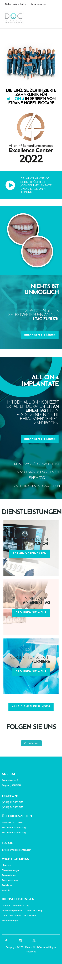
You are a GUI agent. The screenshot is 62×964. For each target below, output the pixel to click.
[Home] (13, 23)
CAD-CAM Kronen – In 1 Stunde (19, 915)
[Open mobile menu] (55, 17)
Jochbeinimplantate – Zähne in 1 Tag (22, 910)
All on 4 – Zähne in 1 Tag (15, 905)
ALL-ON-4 (15, 99)
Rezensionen (38, 4)
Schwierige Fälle (15, 4)
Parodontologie (10, 920)
